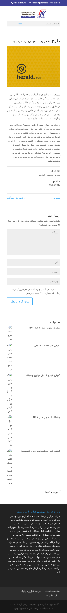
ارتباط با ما (51, 595)
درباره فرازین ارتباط (30, 591)
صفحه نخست (52, 591)
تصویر (57, 174)
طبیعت (49, 174)
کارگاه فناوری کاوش (23, 608)
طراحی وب (17, 41)
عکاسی (41, 174)
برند (25, 41)
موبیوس (55, 198)
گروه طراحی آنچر (16, 198)
